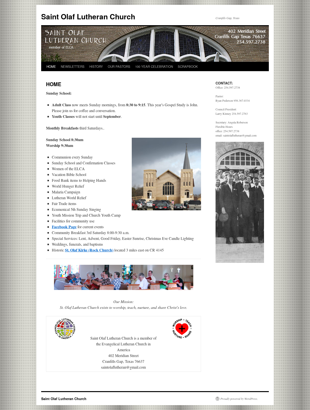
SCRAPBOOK (188, 66)
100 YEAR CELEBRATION (154, 66)
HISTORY (96, 66)
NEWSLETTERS (73, 66)
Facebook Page (64, 226)
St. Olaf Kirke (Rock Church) (89, 250)
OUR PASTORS (119, 66)
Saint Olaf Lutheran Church (88, 16)
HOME (51, 66)
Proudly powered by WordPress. (239, 399)
